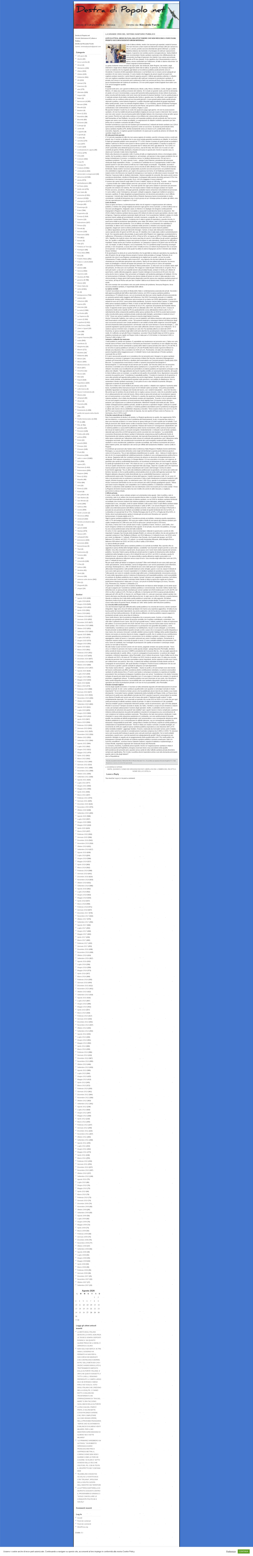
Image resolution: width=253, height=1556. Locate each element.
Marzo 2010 (81, 1194)
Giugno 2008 (82, 1258)
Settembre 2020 (83, 813)
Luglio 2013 (81, 1073)
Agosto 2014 (81, 1034)
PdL (78, 425)
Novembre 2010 (83, 1170)
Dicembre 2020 (82, 804)
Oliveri (79, 401)
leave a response (113, 763)
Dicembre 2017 (82, 913)
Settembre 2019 (83, 849)
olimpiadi (80, 398)
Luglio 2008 (81, 1255)
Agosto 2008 (81, 1252)
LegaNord (81, 322)
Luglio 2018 (81, 892)
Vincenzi (80, 576)
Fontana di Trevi (83, 247)
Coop (79, 162)
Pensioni (80, 431)
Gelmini (80, 268)
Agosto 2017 (81, 925)
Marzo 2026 (81, 613)
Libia (79, 331)
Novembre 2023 (83, 698)
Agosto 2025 (81, 634)
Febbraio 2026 (82, 616)
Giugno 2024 (82, 677)
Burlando (80, 123)
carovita (80, 141)
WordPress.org (82, 1527)
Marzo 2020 (81, 831)
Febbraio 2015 (82, 1016)
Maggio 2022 (82, 753)
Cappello (80, 132)
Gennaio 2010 (82, 1200)
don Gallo (80, 192)
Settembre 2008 (83, 1249)
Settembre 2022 (83, 740)
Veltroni (80, 567)
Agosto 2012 (81, 1107)
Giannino (80, 274)
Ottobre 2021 (82, 774)
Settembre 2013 (83, 1067)
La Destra (80, 313)
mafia (79, 340)
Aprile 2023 (81, 719)
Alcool (79, 65)
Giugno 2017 (82, 931)
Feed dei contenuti (84, 1521)
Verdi (79, 573)
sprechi (80, 528)
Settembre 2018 (83, 886)
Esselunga (81, 207)
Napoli (79, 380)
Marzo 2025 (81, 650)
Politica (143, 760)
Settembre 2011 (83, 1140)
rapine (79, 464)
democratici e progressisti (86, 174)
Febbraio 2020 (82, 834)
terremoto (80, 543)
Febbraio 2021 (82, 798)
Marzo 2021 (81, 795)
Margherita (81, 347)
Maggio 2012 (82, 1116)
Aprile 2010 (81, 1191)
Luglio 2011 (81, 1146)
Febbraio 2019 (82, 871)
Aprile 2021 (81, 792)
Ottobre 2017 (82, 919)
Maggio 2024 (82, 680)
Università (81, 561)
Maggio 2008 (82, 1261)
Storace (80, 534)
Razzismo (80, 467)
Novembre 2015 (83, 989)
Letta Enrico (81, 325)
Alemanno (81, 68)
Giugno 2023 (82, 713)
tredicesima (81, 552)
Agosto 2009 (81, 1216)
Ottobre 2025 (82, 628)
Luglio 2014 (81, 1037)
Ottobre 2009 (82, 1210)
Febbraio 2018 (82, 907)
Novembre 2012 (83, 1098)
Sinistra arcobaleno (84, 522)
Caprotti (80, 135)
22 (95, 1309)
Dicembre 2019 (82, 840)
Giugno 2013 (82, 1076)
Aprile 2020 (81, 828)
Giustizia (80, 277)
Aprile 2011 (81, 1155)
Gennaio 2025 (82, 656)
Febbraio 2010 (82, 1197)
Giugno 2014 (82, 1040)
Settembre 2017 (83, 922)
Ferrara (80, 225)
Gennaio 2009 (82, 1237)
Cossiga (80, 165)
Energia (80, 204)
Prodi (79, 452)
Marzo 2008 (81, 1267)
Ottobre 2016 (82, 955)
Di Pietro (80, 186)
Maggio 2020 (82, 825)
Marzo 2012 (81, 1122)
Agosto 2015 (81, 998)
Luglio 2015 (81, 1001)
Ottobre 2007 (82, 1282)
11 (80, 1305)
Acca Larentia (82, 62)
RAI (78, 461)
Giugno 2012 (82, 1113)
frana (79, 256)
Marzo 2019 (81, 868)
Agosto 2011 (81, 1143)
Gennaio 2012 (82, 1128)
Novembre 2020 (83, 807)
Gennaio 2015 (82, 1019)
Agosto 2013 (81, 1070)
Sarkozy (80, 507)
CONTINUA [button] (243, 1551)
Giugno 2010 (82, 1185)
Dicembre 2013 (82, 1058)
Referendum (81, 470)
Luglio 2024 (81, 674)
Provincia (80, 455)
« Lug (77, 1320)
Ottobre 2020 (82, 810)
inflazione (80, 301)
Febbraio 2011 (82, 1161)
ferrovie (80, 232)
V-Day (79, 564)
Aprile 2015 (81, 1010)
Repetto (80, 479)
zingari (79, 588)
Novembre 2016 (83, 952)
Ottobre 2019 (82, 846)
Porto (79, 440)
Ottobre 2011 (82, 1137)
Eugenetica (81, 213)
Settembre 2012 (83, 1104)
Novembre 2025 (83, 625)
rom (78, 486)
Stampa (80, 531)
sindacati (80, 519)
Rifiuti (79, 482)
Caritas (79, 138)
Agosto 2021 (81, 780)
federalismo (81, 222)
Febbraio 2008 (82, 1270)
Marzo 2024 (81, 686)
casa (79, 144)
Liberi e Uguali (82, 328)
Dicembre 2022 (82, 731)
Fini (78, 238)
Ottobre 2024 (82, 665)
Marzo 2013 (81, 1085)
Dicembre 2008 (82, 1240)
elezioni (80, 198)
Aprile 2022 (81, 756)
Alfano (79, 71)
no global (80, 386)
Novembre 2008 (83, 1243)
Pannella (80, 404)
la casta (80, 310)
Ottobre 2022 (82, 737)
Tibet (79, 549)
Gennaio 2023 (82, 728)
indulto (79, 298)
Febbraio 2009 (82, 1234)
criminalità (81, 171)
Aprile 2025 (81, 647)
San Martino (81, 498)
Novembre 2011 (83, 1134)
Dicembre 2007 (82, 1276)
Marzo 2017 (81, 940)
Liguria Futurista (83, 337)
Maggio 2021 (82, 789)
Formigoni (81, 250)
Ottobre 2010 (82, 1173)
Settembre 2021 (83, 777)
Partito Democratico (84, 419)
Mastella (80, 353)
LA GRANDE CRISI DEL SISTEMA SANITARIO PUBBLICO (130, 34)
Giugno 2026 (82, 604)
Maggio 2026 (82, 607)
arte (78, 89)
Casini (79, 147)
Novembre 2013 (83, 1061)
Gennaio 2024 (82, 692)
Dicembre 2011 (82, 1131)
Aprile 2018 (81, 901)
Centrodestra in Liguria (85, 150)
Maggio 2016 (82, 970)
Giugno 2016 (82, 967)
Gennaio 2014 (82, 1055)
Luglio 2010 (81, 1182)
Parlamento (81, 410)
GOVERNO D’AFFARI (114, 767)
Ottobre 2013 (82, 1064)
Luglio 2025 (81, 638)
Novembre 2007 (83, 1279)
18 (80, 1309)
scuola (79, 510)
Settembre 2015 (83, 995)
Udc (78, 558)
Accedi (79, 1518)
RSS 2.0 (172, 760)
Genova (80, 271)
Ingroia (79, 304)
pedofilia (80, 428)
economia (80, 195)
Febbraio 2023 (82, 725)
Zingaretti (80, 585)
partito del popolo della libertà (88, 413)
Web (79, 582)
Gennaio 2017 (82, 946)
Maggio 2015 (82, 1007)
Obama (80, 395)
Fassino (80, 219)
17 (76, 1309)
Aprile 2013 (81, 1082)
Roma (79, 489)
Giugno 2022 (82, 749)
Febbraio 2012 (82, 1125)
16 (99, 1305)
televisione (81, 540)
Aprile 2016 (81, 973)
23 (99, 1309)
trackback (121, 763)
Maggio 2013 (82, 1079)
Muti (78, 377)
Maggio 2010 (82, 1188)
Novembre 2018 (83, 880)
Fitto (78, 244)
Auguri (79, 95)
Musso (79, 374)
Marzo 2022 (81, 759)
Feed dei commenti (84, 1524)
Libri (79, 334)
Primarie (80, 449)
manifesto (80, 344)
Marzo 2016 (81, 977)
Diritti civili (81, 189)
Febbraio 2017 (82, 943)
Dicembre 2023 (82, 695)
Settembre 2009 (83, 1213)
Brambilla (80, 117)
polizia (79, 437)
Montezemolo (82, 365)
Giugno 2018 (82, 895)
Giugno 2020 (82, 822)
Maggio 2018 (82, 898)
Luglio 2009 (81, 1219)
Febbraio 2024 (82, 689)
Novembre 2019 (83, 843)
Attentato (80, 92)
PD (78, 422)
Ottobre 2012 (82, 1101)
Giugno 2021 (82, 786)
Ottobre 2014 (82, 1028)
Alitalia (79, 74)
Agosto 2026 (81, 598)
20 (87, 1309)
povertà (80, 443)
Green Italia (81, 286)
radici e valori (82, 458)
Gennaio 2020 (82, 837)
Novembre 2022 (83, 734)
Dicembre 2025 (82, 622)
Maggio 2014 (82, 1043)
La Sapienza (81, 316)
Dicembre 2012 (82, 1095)
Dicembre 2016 (82, 949)
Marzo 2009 (81, 1231)
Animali (80, 83)
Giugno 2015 (82, 1004)
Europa (80, 216)
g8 (78, 265)
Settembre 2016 (83, 958)
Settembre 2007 (83, 1285)
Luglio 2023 (81, 710)
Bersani (80, 104)
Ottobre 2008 (82, 1246)
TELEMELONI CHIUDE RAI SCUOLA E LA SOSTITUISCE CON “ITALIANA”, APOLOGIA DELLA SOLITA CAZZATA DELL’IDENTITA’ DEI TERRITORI (89, 1479)
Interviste (80, 307)
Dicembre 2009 (82, 1204)
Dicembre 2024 (82, 659)
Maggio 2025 (82, 644)
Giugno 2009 (82, 1222)
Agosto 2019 (81, 852)
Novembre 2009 (83, 1207)
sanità (79, 504)
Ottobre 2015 (82, 992)
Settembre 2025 (83, 631)
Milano (79, 362)
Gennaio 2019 (82, 874)
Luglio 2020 (81, 819)
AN (78, 80)
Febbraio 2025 (82, 653)
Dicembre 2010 (82, 1167)
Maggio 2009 (82, 1225)
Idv (78, 292)
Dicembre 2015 (82, 986)
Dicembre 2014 (82, 1022)
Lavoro (79, 319)
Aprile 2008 (81, 1264)
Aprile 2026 (81, 610)
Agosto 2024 (81, 671)
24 (76, 1312)
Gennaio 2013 (82, 1092)
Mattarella (80, 356)
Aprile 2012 (81, 1119)
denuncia (80, 177)
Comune (80, 159)
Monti (79, 368)
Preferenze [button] (231, 1551)
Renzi (79, 476)
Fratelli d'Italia (82, 259)
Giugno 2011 (82, 1149)
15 (95, 1305)
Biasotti (80, 107)
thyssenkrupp (82, 546)
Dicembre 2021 (82, 768)
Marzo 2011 (81, 1158)
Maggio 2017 (82, 934)
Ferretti (79, 229)
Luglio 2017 (81, 928)
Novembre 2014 (83, 1025)
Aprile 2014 (81, 1046)
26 (84, 1312)
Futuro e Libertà (83, 262)
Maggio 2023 (82, 716)
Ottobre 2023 (82, 701)
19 (84, 1309)
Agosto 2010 (81, 1179)
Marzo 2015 (81, 1013)
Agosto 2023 (81, 707)
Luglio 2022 (81, 746)
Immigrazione (82, 295)
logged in (118, 778)
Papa (79, 407)
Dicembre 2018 (82, 877)
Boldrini (80, 110)
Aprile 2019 (81, 865)
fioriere (79, 241)
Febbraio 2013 (82, 1088)
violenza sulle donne (84, 579)
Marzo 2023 (81, 722)
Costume (80, 168)
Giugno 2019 (82, 858)
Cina (79, 156)
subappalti (81, 537)
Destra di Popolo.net (126, 17)
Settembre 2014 (83, 1031)
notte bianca (81, 389)
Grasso (79, 283)
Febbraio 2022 (82, 762)
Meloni (79, 359)
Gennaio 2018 (82, 910)
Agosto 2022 (81, 743)
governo (80, 280)
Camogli (80, 126)
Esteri (79, 210)
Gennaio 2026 (82, 619)
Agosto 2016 (81, 961)
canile (79, 129)
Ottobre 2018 (82, 883)
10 (76, 1305)
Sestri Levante (82, 513)
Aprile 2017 (81, 937)
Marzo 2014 (81, 1049)
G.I (82, 1533)
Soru (79, 525)
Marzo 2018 (81, 904)
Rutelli (79, 492)
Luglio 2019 (81, 855)
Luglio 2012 (81, 1110)
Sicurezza (80, 516)
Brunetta (80, 120)
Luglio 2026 (81, 601)
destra (79, 180)
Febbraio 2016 (82, 980)
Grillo (79, 289)
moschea (80, 371)
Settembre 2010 (83, 1176)
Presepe (80, 446)
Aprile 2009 (81, 1228)
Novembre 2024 (83, 662)
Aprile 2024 (81, 683)
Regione (80, 473)
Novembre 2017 (83, 916)
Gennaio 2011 (82, 1164)
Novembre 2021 (83, 771)
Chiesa (79, 153)
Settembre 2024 (83, 668)
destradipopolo (82, 183)
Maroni (79, 350)
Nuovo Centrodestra (84, 392)
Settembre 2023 (83, 704)
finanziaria (81, 235)
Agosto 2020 (81, 816)
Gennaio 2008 (82, 1273)
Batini (79, 98)
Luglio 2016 (81, 964)
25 (80, 1312)
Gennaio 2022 (82, 765)
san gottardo (81, 495)
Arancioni (80, 86)
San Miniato (81, 501)
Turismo (80, 555)
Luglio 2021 (81, 783)
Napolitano (81, 383)
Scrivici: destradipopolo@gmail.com (88, 47)
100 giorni (81, 56)
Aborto (79, 59)
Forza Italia (81, 253)
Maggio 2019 (82, 861)
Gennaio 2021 (82, 801)
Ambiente (80, 77)
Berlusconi (81, 101)
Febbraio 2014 (82, 1052)
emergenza (81, 201)
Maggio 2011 (82, 1152)
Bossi (79, 113)
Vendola (80, 570)
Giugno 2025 (82, 641)
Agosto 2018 (81, 889)
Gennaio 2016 (82, 983)
